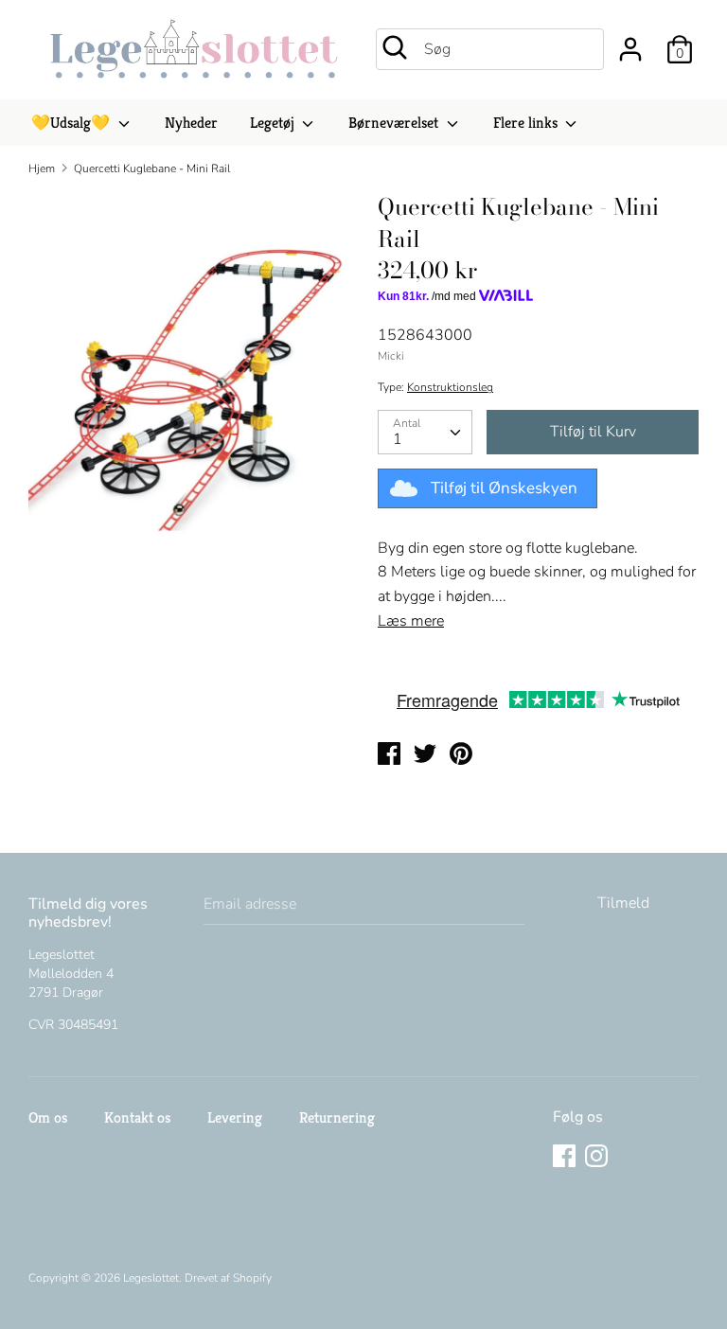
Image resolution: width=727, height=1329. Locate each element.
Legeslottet (151, 1277)
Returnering (337, 1117)
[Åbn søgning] (395, 47)
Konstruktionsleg (450, 387)
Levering (234, 1117)
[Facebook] (566, 1157)
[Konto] (630, 41)
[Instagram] (598, 1157)
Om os (47, 1117)
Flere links (527, 123)
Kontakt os (137, 1117)
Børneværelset (395, 123)
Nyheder (191, 123)
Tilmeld (623, 903)
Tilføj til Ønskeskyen (504, 488)
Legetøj (274, 123)
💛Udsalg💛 (72, 123)
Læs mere (411, 621)
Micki (391, 355)
